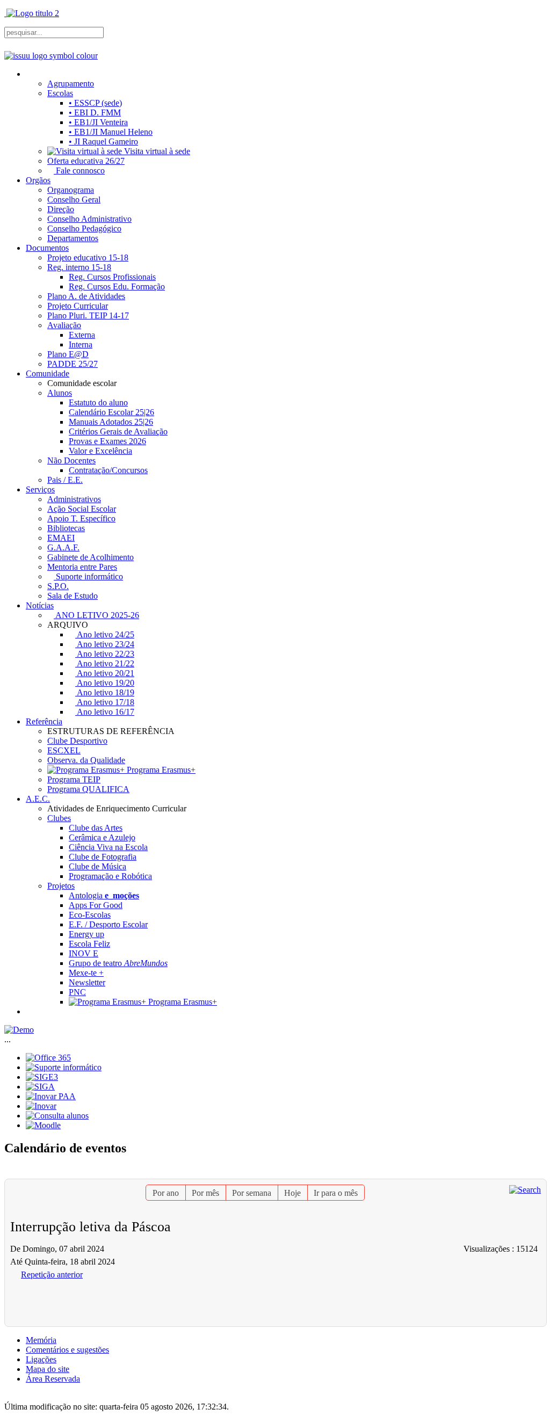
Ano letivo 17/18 (104, 702)
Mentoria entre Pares (82, 566)
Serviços (40, 489)
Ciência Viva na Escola (108, 847)
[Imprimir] (530, 1173)
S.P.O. (58, 586)
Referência (44, 721)
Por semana (251, 1192)
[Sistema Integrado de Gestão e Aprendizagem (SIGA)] (40, 1086)
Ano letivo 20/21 (104, 673)
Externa (82, 334)
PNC (77, 992)
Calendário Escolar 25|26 (111, 412)
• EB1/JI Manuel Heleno (111, 131)
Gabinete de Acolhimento (90, 557)
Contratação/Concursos (108, 470)
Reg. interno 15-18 (79, 267)
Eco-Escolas (90, 914)
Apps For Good (95, 905)
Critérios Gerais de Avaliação (118, 431)
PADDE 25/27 (72, 363)
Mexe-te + (86, 972)
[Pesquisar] (525, 1189)
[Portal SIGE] (42, 1076)
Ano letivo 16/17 (104, 711)
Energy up (86, 934)
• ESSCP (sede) (95, 102)
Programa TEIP (73, 779)
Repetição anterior (52, 1274)
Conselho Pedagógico (84, 228)
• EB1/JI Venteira (98, 122)
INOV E (83, 953)
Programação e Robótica (110, 876)
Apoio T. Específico (81, 518)
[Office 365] (48, 1057)
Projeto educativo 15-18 (87, 257)
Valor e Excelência (100, 450)
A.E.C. (38, 798)
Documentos (47, 247)
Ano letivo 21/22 (104, 663)
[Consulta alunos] (57, 1115)
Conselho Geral (73, 199)
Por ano (166, 1192)
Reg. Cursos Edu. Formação (117, 286)
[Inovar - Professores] (41, 1105)
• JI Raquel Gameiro (103, 141)
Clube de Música (97, 866)
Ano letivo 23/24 (104, 644)
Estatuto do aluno (98, 402)
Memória (41, 1340)
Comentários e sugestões (67, 1349)
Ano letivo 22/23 (104, 653)
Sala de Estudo (72, 595)
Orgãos (38, 180)
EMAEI (61, 537)
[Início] (30, 73)
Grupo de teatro (118, 963)
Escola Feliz (89, 943)
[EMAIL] (539, 1173)
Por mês (205, 1192)
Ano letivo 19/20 (104, 682)
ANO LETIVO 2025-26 (96, 615)
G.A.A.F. (63, 547)
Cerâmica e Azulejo (102, 837)
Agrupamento (70, 83)
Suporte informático (88, 576)
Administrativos (74, 499)
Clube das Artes (95, 827)
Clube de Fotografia (102, 856)
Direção (60, 209)
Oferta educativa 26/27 (86, 160)
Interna (80, 344)
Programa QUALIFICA (88, 789)
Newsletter (87, 982)
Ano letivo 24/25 (104, 634)
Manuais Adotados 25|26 (111, 421)
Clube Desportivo (77, 740)
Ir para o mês (336, 1192)
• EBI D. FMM (95, 112)
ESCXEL (64, 750)
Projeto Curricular (77, 305)
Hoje (292, 1192)
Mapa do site (47, 1369)
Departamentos (72, 238)
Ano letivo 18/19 (104, 692)
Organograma (70, 189)
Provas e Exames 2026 (107, 441)
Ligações (41, 1359)
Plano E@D (68, 354)
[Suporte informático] (64, 1067)
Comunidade (47, 373)
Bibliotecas (66, 528)
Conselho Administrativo (89, 218)
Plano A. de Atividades (86, 296)
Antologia (104, 895)
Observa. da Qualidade (86, 760)
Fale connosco (79, 170)
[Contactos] (30, 1011)
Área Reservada (53, 1378)
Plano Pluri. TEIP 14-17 (88, 315)
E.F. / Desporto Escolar (108, 924)
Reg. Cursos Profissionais (112, 276)
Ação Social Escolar (81, 508)
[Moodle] (43, 1125)
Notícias (40, 605)
